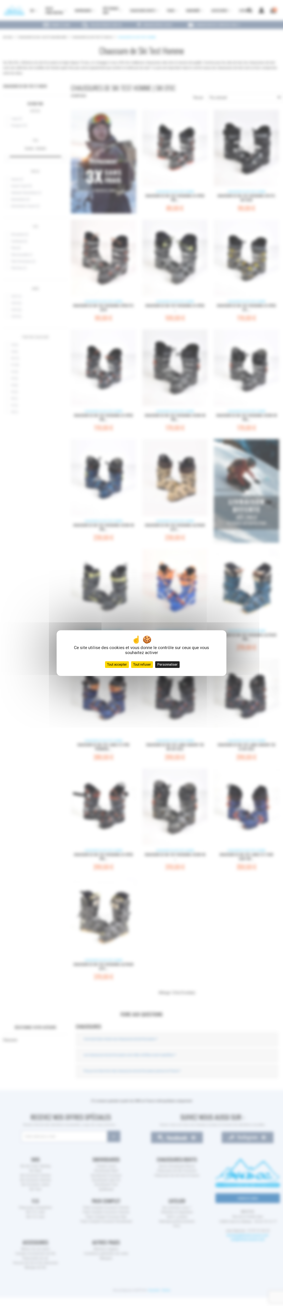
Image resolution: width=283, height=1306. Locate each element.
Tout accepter (117, 664)
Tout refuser (142, 664)
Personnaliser (167, 664)
